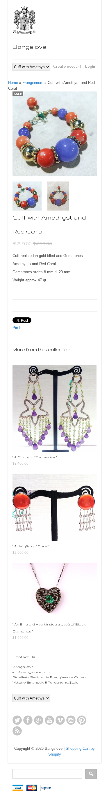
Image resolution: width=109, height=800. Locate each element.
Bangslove (29, 46)
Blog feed (17, 731)
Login (90, 66)
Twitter (17, 720)
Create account (67, 66)
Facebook (28, 720)
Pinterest (81, 720)
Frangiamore (32, 82)
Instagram (71, 720)
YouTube (49, 720)
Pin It (17, 328)
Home (13, 82)
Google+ (38, 720)
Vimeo (60, 720)
